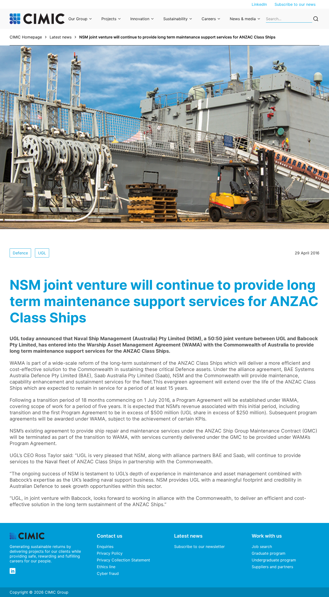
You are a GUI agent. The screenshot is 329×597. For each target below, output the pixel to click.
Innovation (139, 18)
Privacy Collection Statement (123, 560)
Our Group (77, 18)
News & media (243, 18)
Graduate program (268, 553)
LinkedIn (259, 4)
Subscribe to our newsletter (199, 546)
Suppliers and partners (272, 566)
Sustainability (175, 18)
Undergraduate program (274, 560)
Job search (262, 546)
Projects (108, 18)
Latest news (61, 37)
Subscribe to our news (295, 4)
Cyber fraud (108, 573)
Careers (209, 18)
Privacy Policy (110, 553)
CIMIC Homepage (26, 37)
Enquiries (105, 546)
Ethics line (106, 566)
